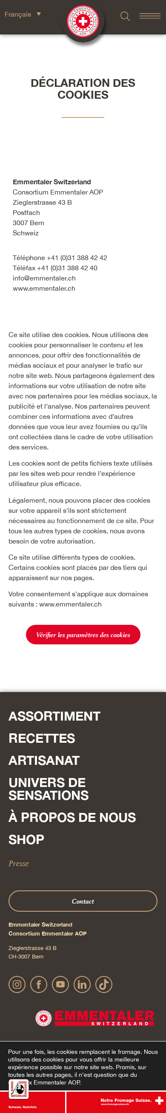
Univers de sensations (49, 789)
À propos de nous (72, 817)
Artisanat (44, 760)
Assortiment (54, 716)
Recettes (42, 738)
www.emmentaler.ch (44, 288)
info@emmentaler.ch (44, 278)
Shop (26, 839)
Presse (19, 863)
